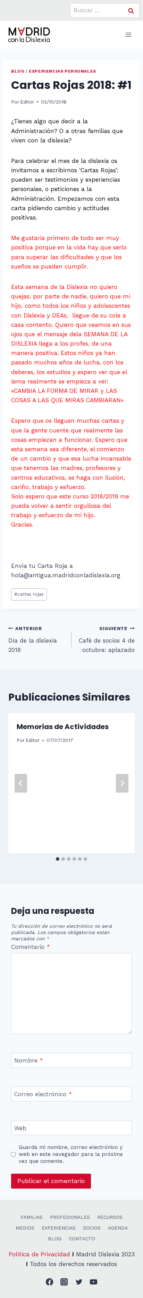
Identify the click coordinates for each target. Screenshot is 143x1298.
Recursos (110, 1217)
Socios (92, 1228)
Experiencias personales (62, 71)
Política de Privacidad (39, 1254)
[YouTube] (93, 1282)
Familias (31, 1217)
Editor (27, 102)
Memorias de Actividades (63, 726)
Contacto (82, 1238)
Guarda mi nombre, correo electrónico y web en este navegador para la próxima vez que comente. (71, 1154)
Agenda (118, 1228)
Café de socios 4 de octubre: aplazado (107, 639)
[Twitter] (79, 1282)
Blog (17, 71)
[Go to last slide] (21, 783)
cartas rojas (29, 594)
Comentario (30, 946)
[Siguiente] (122, 783)
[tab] (57, 859)
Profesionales (70, 1217)
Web (20, 1128)
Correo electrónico (43, 1094)
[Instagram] (64, 1282)
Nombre (28, 1060)
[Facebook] (49, 1282)
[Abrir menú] (128, 34)
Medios (25, 1228)
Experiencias (59, 1228)
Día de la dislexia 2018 (32, 639)
